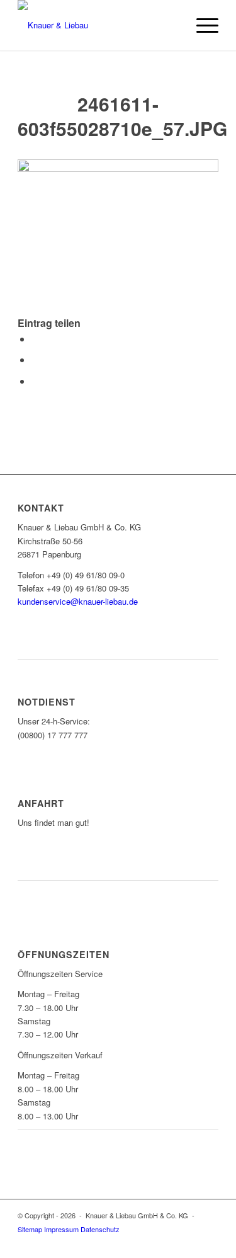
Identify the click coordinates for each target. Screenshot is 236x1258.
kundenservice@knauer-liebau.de (78, 601)
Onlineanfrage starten (76, 637)
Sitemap (30, 1229)
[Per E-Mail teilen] (35, 380)
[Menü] (201, 25)
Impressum (61, 1229)
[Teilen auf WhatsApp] (35, 359)
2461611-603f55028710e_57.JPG (122, 116)
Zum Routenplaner (66, 857)
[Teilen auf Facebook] (35, 338)
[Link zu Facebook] (208, 1242)
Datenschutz (100, 1229)
